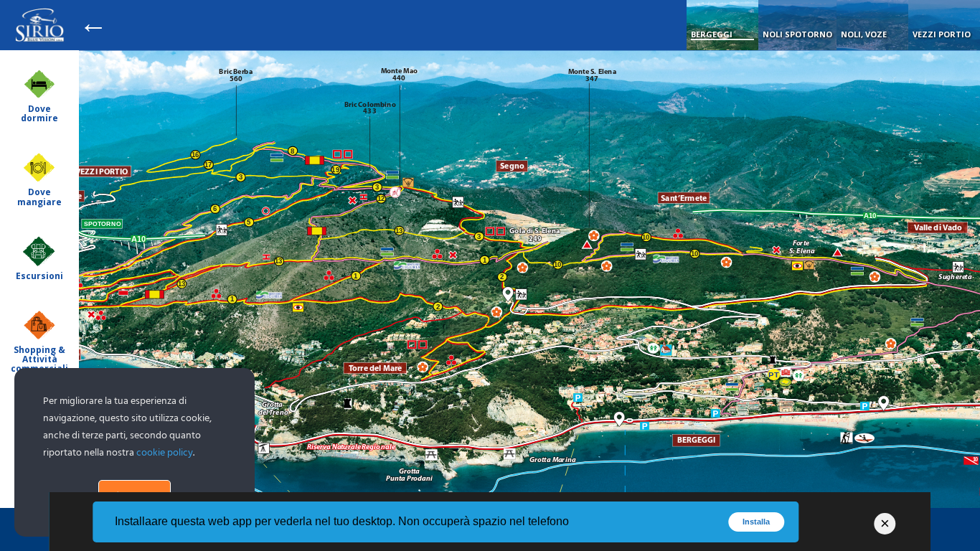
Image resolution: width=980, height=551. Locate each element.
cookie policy (164, 453)
